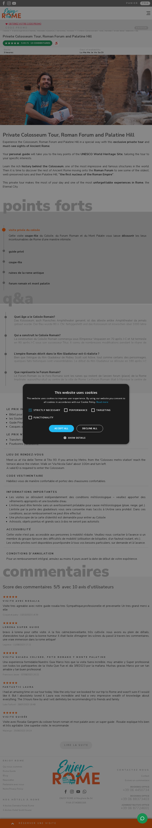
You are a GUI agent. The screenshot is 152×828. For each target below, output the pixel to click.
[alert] (76, 414)
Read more (102, 402)
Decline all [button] (89, 428)
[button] (75, 438)
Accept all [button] (61, 428)
